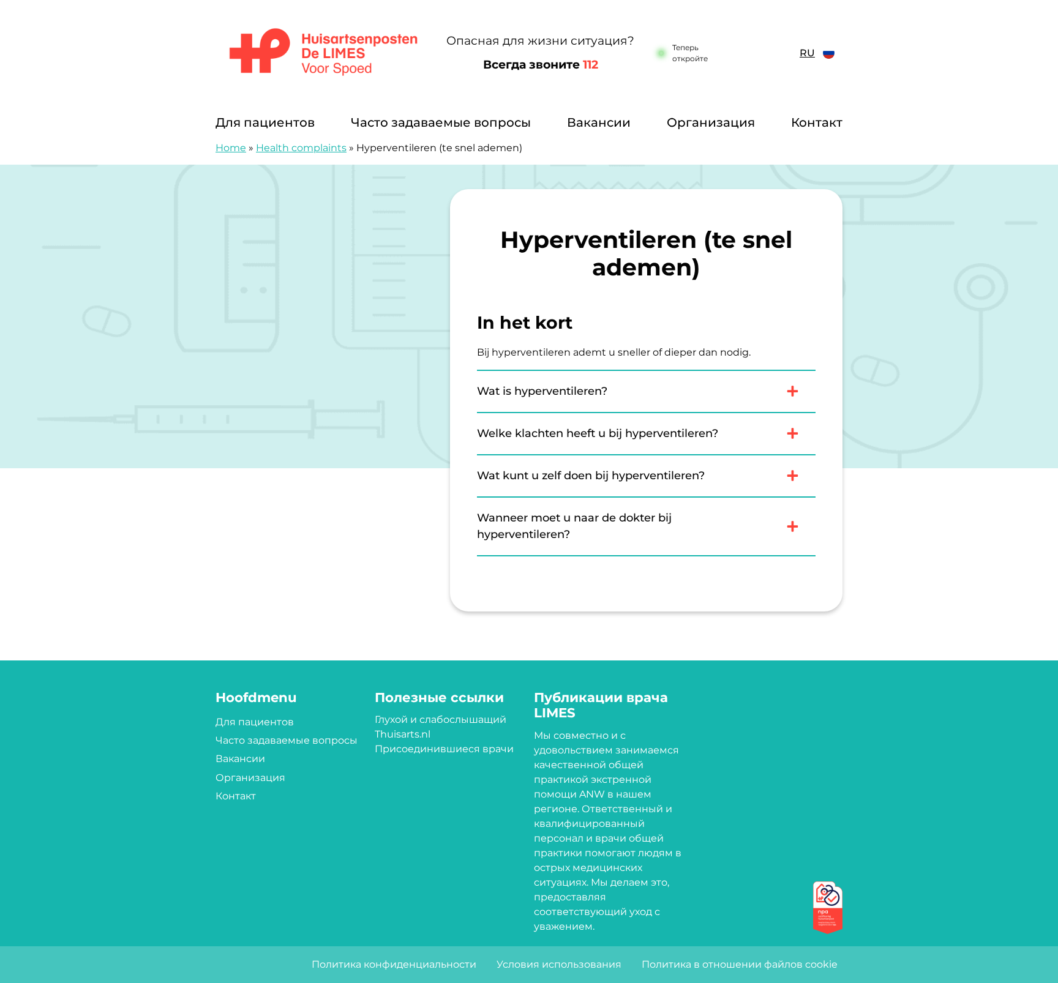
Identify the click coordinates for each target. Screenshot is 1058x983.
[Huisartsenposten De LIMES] (324, 53)
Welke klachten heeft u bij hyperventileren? (597, 433)
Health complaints (301, 148)
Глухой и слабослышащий (440, 719)
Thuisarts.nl (402, 734)
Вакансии (599, 122)
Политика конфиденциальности (394, 964)
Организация (711, 122)
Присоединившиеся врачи (444, 749)
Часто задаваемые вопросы (441, 122)
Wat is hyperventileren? (542, 391)
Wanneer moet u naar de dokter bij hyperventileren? (574, 526)
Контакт (816, 122)
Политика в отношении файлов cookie (740, 964)
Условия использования (559, 964)
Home (231, 148)
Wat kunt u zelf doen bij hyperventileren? (591, 475)
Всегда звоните (540, 65)
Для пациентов (265, 122)
